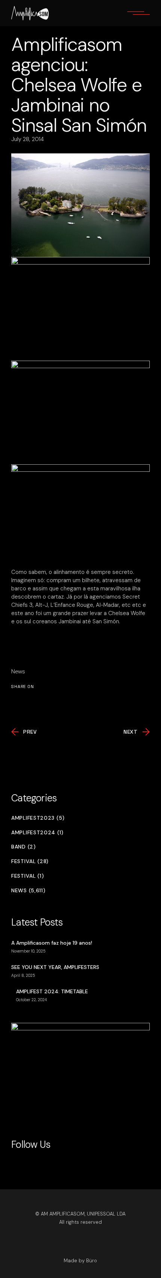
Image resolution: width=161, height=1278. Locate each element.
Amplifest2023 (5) (38, 818)
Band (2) (23, 847)
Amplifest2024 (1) (37, 832)
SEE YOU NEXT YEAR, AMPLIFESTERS (55, 967)
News (18, 671)
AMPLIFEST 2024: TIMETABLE (52, 991)
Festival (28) (30, 861)
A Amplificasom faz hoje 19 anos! (51, 942)
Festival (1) (27, 876)
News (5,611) (28, 890)
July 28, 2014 (27, 139)
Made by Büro (80, 1260)
